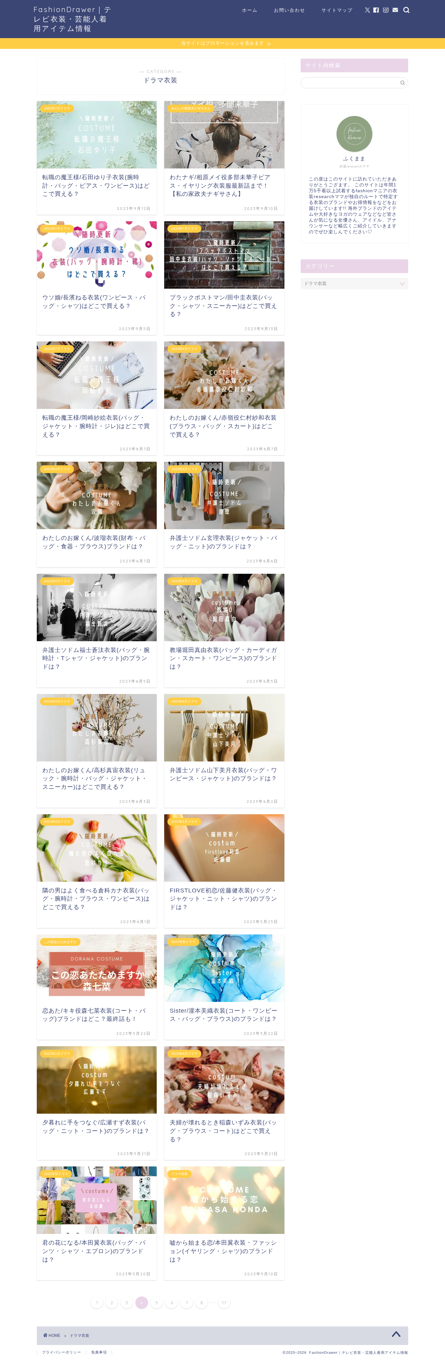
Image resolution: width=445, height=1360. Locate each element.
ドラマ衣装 (79, 1335)
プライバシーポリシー (61, 1352)
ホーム (250, 10)
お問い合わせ (289, 10)
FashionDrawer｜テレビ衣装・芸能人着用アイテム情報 (73, 19)
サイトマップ (337, 10)
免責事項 (99, 1352)
